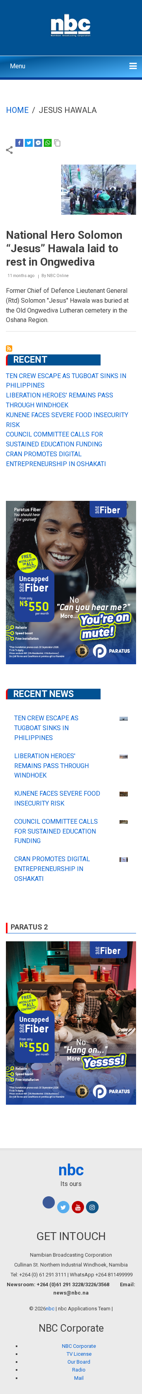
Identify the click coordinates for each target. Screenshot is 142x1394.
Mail (79, 1378)
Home (17, 110)
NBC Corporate (79, 1346)
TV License (79, 1354)
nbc (71, 1170)
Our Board (78, 1362)
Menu (17, 66)
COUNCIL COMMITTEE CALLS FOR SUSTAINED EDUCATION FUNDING (56, 831)
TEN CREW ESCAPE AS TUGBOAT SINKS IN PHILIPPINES (46, 728)
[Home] (71, 24)
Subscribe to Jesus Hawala (9, 348)
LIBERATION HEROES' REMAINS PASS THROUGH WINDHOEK (51, 765)
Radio (79, 1370)
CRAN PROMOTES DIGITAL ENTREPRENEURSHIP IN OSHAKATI (52, 868)
